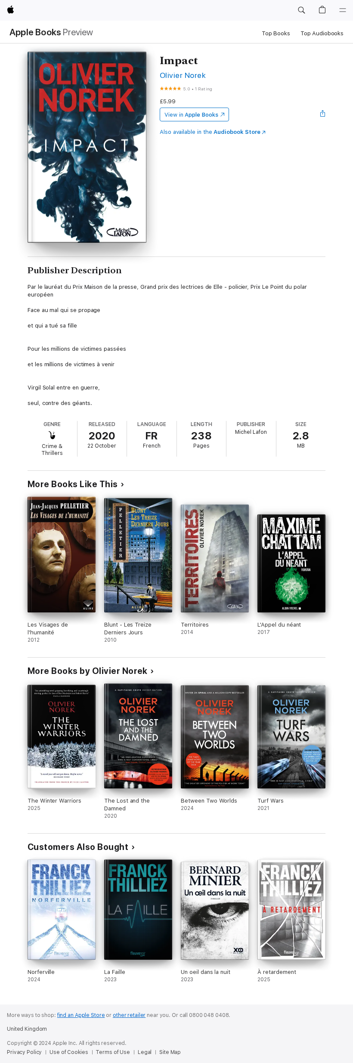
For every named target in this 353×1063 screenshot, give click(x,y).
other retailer (129, 1015)
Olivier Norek (183, 75)
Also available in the (210, 132)
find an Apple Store (81, 1015)
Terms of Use (113, 1052)
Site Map (170, 1052)
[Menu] (342, 10)
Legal (145, 1052)
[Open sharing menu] (323, 114)
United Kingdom (27, 1029)
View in (191, 114)
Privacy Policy (24, 1052)
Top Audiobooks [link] (322, 33)
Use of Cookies (69, 1052)
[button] (301, 10)
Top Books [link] (276, 33)
